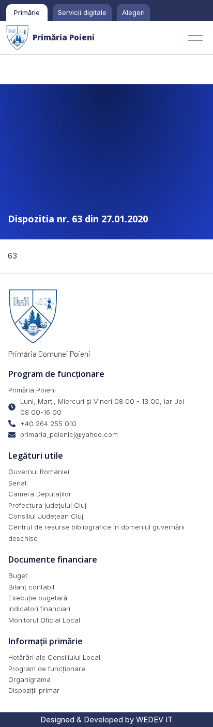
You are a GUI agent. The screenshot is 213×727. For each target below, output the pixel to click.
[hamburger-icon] (195, 38)
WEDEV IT (154, 719)
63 (12, 256)
